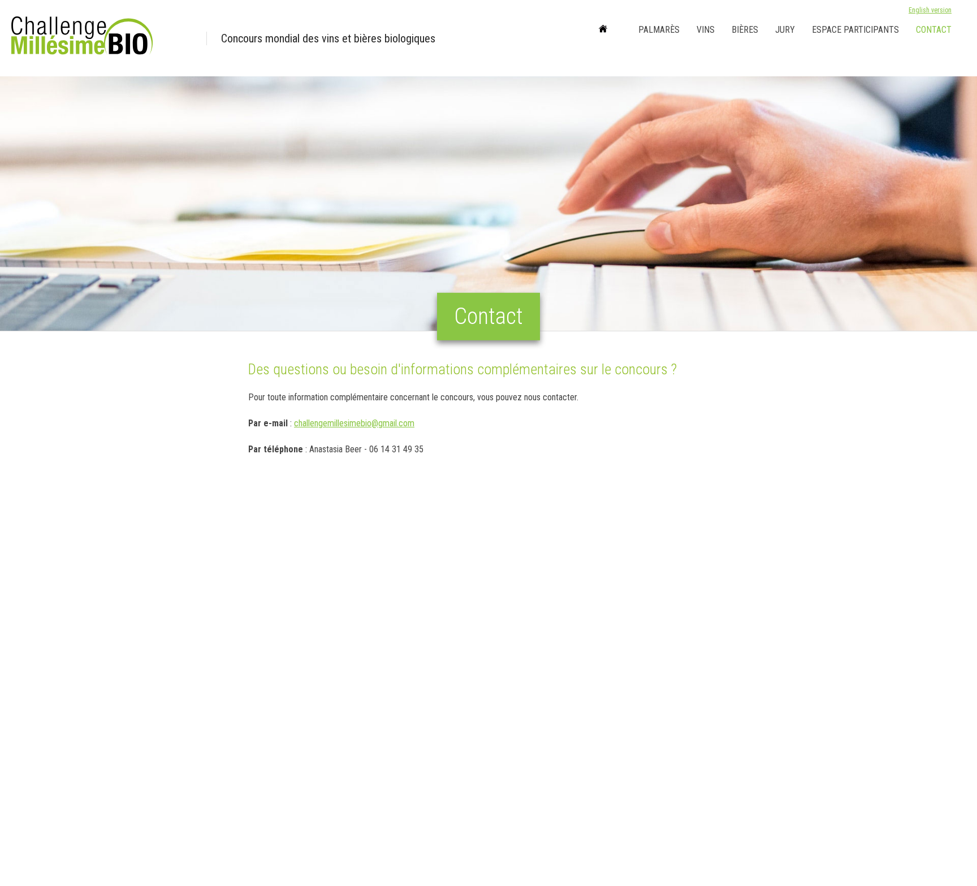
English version (930, 10)
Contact (934, 29)
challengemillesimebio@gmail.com (354, 423)
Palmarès (659, 29)
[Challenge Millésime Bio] (101, 38)
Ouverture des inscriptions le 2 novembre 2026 (304, 45)
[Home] (603, 30)
